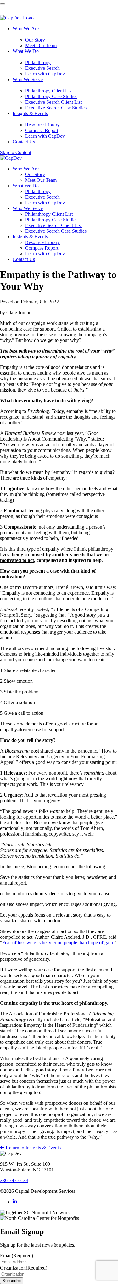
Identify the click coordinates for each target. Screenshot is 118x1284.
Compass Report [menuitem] (41, 130)
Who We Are (26, 168)
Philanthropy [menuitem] (38, 62)
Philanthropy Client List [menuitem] (49, 90)
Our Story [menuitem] (35, 39)
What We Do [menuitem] (26, 53)
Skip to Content (15, 152)
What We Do (26, 185)
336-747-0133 (14, 1180)
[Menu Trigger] (2, 4)
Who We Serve (28, 208)
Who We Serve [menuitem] (28, 82)
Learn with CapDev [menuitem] (45, 73)
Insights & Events (30, 236)
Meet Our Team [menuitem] (41, 45)
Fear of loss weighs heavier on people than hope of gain (57, 942)
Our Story (35, 174)
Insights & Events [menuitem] (30, 116)
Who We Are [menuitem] (26, 31)
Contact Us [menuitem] (24, 141)
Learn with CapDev (45, 202)
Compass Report (41, 248)
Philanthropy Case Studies (51, 219)
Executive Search (42, 197)
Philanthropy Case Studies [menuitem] (51, 96)
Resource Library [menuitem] (42, 124)
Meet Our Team (41, 180)
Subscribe (12, 1280)
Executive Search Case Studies (56, 231)
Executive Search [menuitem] (42, 68)
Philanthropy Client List (49, 214)
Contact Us (24, 259)
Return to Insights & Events (32, 1147)
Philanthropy (38, 191)
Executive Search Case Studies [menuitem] (56, 107)
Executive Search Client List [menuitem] (53, 102)
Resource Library (42, 242)
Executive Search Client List (53, 225)
